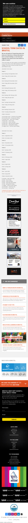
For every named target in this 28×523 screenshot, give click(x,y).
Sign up (14, 448)
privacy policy (16, 519)
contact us (14, 429)
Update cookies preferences (6, 522)
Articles (14, 445)
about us (14, 432)
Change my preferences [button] (10, 24)
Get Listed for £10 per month (14, 462)
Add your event (14, 458)
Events (14, 443)
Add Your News (14, 456)
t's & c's (10, 519)
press (14, 433)
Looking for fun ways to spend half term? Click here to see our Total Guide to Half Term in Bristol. (14, 191)
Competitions (14, 442)
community (8, 38)
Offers (14, 446)
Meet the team (14, 430)
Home (3, 38)
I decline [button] (6, 21)
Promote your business (14, 461)
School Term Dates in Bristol (8, 40)
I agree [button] (5, 19)
